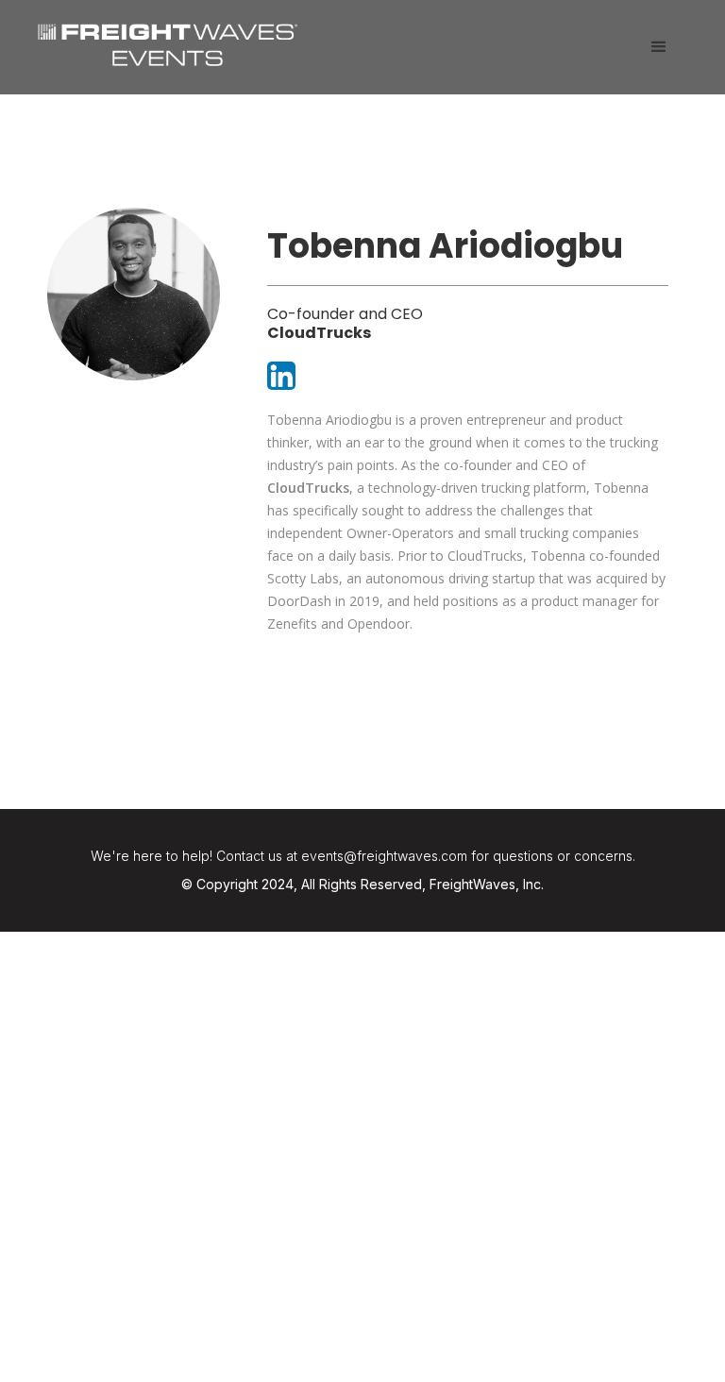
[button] (659, 47)
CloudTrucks (308, 488)
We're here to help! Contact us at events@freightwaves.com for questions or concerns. (363, 856)
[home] (167, 42)
